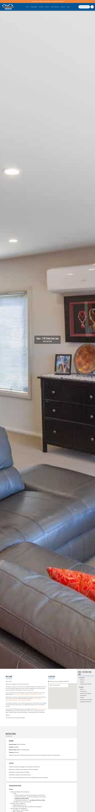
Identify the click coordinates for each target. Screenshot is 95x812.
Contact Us (63, 6)
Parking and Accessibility (86, 699)
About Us (47, 6)
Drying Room (83, 695)
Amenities (81, 687)
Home (27, 6)
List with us (41, 6)
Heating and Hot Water (85, 684)
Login (68, 6)
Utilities (82, 682)
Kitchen (82, 689)
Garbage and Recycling (85, 701)
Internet (82, 680)
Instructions (81, 678)
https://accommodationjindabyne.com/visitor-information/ (27, 694)
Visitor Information (55, 6)
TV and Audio (83, 691)
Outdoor (82, 697)
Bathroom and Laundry (85, 693)
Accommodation (33, 6)
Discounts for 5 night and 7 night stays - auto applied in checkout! (47, 1)
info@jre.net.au (41, 709)
